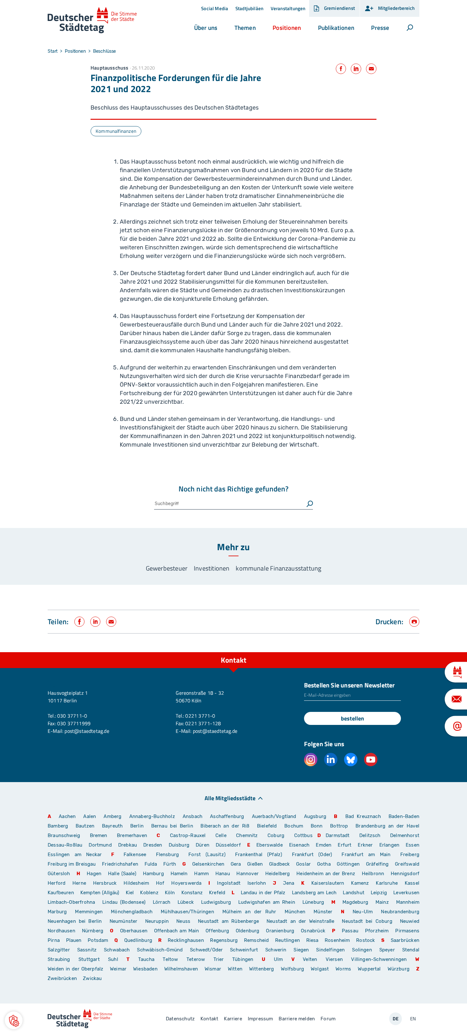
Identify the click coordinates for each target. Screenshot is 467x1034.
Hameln (179, 873)
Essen (412, 845)
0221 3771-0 (200, 716)
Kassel (412, 883)
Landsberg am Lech (314, 892)
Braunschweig (64, 835)
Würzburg (398, 969)
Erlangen (389, 845)
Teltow (170, 959)
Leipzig (379, 892)
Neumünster (124, 921)
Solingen (362, 950)
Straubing (59, 959)
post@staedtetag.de (86, 731)
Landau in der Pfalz (263, 892)
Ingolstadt (228, 883)
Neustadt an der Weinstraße (300, 921)
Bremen (98, 835)
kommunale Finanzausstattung (278, 568)
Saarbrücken (405, 940)
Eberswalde (269, 845)
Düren (202, 845)
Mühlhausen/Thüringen (187, 912)
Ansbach (192, 816)
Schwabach (118, 950)
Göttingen (349, 864)
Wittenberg (261, 969)
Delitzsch (370, 835)
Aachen (67, 816)
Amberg (112, 816)
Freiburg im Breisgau (72, 864)
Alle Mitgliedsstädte (230, 798)
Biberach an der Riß (224, 826)
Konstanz (192, 892)
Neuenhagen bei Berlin (75, 921)
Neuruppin (157, 921)
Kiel (130, 892)
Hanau (222, 873)
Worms (343, 969)
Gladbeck (279, 864)
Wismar (213, 969)
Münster (323, 912)
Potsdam (98, 940)
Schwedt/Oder (206, 950)
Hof (160, 883)
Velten (310, 959)
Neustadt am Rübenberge (228, 921)
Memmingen (89, 912)
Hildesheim (136, 883)
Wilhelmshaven (181, 969)
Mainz (382, 902)
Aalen (89, 816)
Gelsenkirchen (208, 864)
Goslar (303, 864)
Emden (323, 845)
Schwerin (275, 950)
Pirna (54, 940)
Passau (350, 931)
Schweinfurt (244, 950)
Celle (221, 835)
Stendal (410, 950)
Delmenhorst (404, 835)
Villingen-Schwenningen (379, 959)
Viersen (334, 959)
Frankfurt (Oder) (312, 854)
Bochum (293, 826)
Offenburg (217, 931)
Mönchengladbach (131, 912)
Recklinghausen (186, 940)
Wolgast (320, 969)
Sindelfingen (330, 950)
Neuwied (409, 921)
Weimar (118, 969)
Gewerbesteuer (166, 568)
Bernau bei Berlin (173, 826)
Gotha (324, 864)
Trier (218, 959)
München (295, 912)
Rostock (365, 940)
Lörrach (161, 902)
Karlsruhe (387, 883)
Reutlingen (287, 940)
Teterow (195, 959)
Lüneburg (313, 902)
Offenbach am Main (176, 931)
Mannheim (407, 902)
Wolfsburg (292, 969)
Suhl (113, 959)
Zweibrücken (62, 978)
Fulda (151, 864)
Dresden (152, 845)
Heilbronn (373, 873)
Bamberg (58, 826)
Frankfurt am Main (366, 854)
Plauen (74, 940)
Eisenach (299, 845)
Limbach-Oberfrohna (71, 902)
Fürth (169, 864)
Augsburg (315, 816)
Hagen (94, 873)
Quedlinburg (138, 940)
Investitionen (211, 568)
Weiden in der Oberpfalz (76, 969)
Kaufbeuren (61, 892)
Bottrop (339, 826)
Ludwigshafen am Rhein (266, 902)
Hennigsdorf (405, 873)
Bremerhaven (132, 835)
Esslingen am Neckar (75, 854)
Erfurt (344, 845)
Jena (288, 883)
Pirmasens (407, 931)
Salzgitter (59, 950)
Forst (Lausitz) (207, 854)
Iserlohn (256, 883)
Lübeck (187, 902)
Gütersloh (59, 873)
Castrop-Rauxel (188, 835)
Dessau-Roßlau (65, 845)
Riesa (312, 940)
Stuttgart (89, 959)
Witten (235, 969)
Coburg (275, 835)
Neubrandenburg (400, 912)
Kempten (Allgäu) (99, 892)
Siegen (301, 950)
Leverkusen (406, 892)
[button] (206, 27)
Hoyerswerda (186, 883)
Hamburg (153, 873)
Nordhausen (61, 931)
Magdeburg (355, 902)
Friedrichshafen (120, 864)
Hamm (201, 873)
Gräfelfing (378, 864)
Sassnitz (87, 950)
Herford (56, 883)
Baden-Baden (404, 816)
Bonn (317, 826)
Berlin (137, 826)
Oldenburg (248, 931)
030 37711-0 (72, 716)
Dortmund (100, 845)
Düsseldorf (228, 845)
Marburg (57, 912)
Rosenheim (337, 940)
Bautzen (85, 826)
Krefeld (217, 892)
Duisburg (179, 845)
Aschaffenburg (227, 816)
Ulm (278, 959)
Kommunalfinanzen (116, 131)
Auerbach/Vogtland (274, 816)
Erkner (365, 845)
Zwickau (92, 978)
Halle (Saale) (122, 873)
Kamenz (360, 883)
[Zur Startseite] (92, 20)
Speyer (387, 950)
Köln (170, 892)
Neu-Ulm (363, 912)
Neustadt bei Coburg (367, 921)
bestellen (352, 718)
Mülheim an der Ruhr (249, 912)
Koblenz (149, 892)
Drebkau (128, 845)
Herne (79, 883)
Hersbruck (105, 883)
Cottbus (303, 835)
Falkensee (135, 854)
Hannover (247, 873)
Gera (236, 864)
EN (413, 1018)
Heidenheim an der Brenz (325, 873)
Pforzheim (377, 931)
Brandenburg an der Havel (387, 826)
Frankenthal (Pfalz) (258, 854)
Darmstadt (338, 835)
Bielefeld (267, 826)
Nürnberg (92, 931)
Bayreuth (112, 826)
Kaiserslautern (327, 883)
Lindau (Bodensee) (124, 902)
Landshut (353, 892)
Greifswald (407, 864)
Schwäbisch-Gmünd (160, 950)
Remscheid (256, 940)
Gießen (255, 864)
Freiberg (409, 854)
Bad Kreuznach (363, 816)
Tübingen (242, 959)
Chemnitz (247, 835)
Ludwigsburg (216, 902)
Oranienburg (280, 931)
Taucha (146, 959)
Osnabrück (313, 931)
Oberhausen (133, 931)
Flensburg (167, 854)
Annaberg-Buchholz (152, 816)
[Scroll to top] (413, 652)
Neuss (183, 921)
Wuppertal (369, 969)
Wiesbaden (145, 969)
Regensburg (224, 940)
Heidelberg (277, 873)
